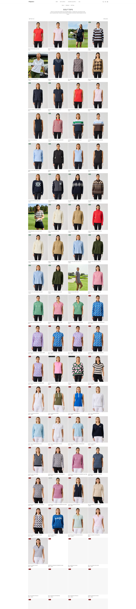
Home (63, 5)
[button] (63, 1)
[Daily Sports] (31, 2)
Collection (67, 5)
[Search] (103, 2)
